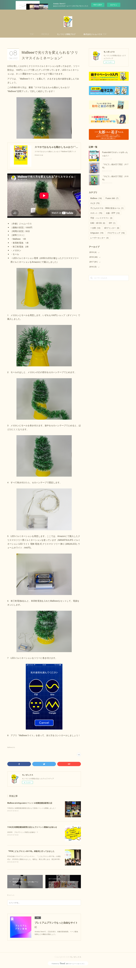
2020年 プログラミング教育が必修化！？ (22, 832)
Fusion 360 (112, 198)
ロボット (96, 213)
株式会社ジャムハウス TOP (95, 34)
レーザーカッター (99, 237)
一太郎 (95, 228)
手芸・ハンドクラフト (101, 218)
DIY (112, 223)
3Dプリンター (111, 228)
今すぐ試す (97, 4)
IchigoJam (96, 232)
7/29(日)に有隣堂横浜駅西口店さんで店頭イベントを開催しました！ (31, 808)
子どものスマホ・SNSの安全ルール (107, 208)
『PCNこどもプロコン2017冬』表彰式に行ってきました (30, 851)
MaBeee (96, 198)
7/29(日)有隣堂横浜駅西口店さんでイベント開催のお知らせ (32, 827)
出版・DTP (113, 213)
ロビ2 (95, 203)
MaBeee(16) (11, 747)
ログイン (113, 4)
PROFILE (45, 34)
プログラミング (116, 232)
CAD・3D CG (97, 223)
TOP (31, 34)
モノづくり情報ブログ (66, 34)
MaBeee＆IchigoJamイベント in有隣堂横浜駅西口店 (29, 803)
